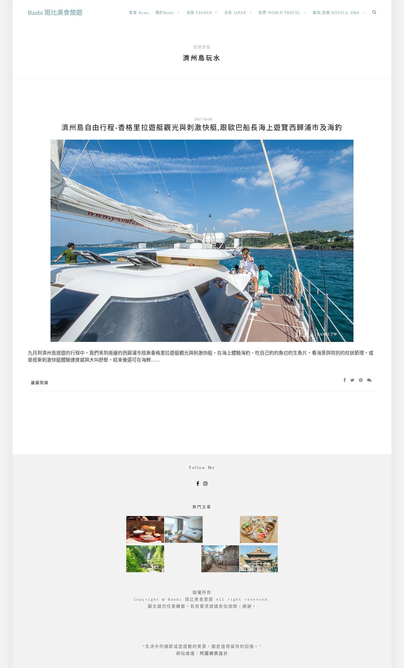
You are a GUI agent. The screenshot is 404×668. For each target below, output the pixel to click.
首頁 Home (139, 13)
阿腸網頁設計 (214, 653)
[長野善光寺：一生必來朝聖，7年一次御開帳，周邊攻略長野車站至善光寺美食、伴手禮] (259, 559)
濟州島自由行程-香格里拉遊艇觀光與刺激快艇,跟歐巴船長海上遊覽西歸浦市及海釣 (202, 127)
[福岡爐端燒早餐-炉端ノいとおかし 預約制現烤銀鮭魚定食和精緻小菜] (145, 530)
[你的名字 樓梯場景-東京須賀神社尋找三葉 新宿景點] (220, 559)
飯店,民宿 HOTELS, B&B (336, 13)
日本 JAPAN (235, 13)
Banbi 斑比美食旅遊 (55, 12)
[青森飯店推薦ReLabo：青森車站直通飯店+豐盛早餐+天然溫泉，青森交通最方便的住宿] (184, 530)
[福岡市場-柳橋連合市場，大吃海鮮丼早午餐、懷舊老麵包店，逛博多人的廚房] (259, 530)
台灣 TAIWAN (199, 13)
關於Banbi (165, 13)
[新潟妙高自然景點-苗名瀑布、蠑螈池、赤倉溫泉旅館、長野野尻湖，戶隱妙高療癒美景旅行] (145, 559)
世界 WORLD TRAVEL (279, 13)
